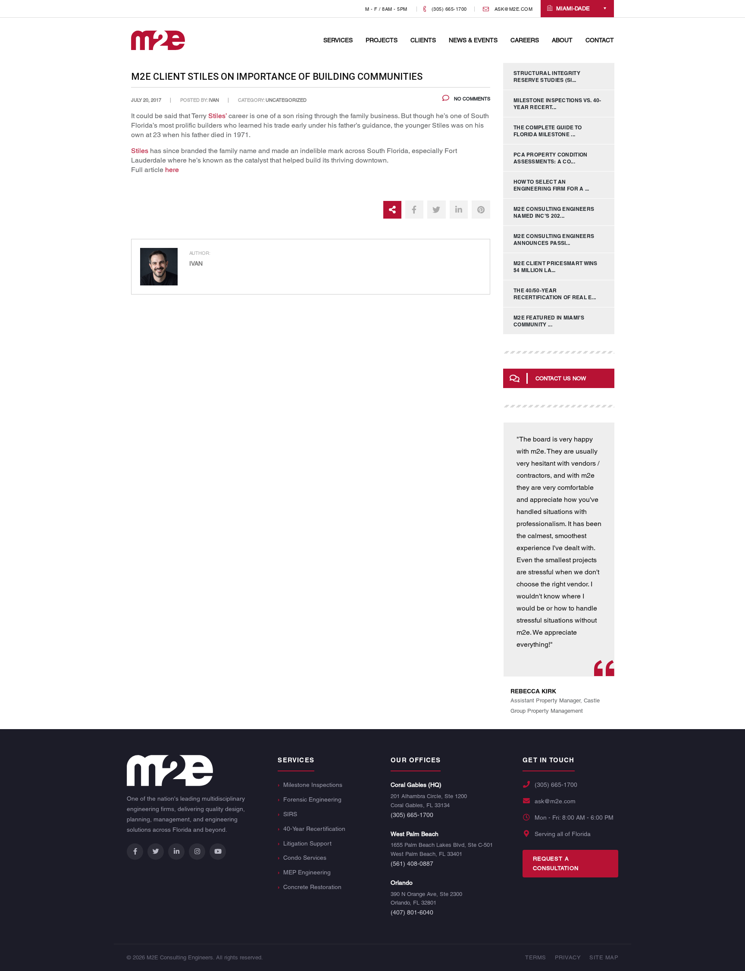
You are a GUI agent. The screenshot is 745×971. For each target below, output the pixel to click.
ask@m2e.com (555, 801)
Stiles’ (217, 116)
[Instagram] (197, 851)
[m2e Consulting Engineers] (158, 40)
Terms (535, 957)
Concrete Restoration (312, 886)
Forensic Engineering (312, 799)
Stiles (139, 151)
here (172, 170)
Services (338, 40)
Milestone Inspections (312, 784)
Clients (423, 40)
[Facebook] (135, 851)
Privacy (568, 957)
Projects (382, 40)
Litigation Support (307, 843)
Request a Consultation (556, 863)
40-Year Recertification (314, 828)
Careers (524, 40)
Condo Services (304, 857)
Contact (599, 40)
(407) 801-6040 (412, 912)
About (562, 40)
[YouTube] (218, 851)
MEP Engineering (307, 872)
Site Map (603, 957)
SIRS (290, 814)
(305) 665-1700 (412, 814)
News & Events (473, 40)
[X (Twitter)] (155, 851)
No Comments (471, 98)
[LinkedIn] (176, 851)
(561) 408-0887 (412, 863)
